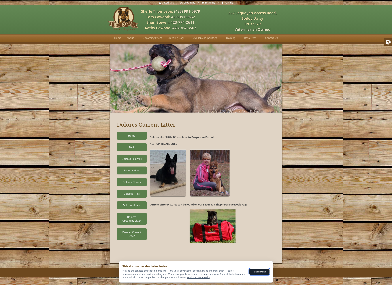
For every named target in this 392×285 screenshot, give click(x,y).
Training (228, 2)
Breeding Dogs (176, 38)
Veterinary (167, 2)
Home (117, 38)
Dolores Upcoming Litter (131, 218)
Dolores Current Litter (131, 234)
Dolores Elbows (132, 182)
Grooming (189, 2)
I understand (259, 271)
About (130, 38)
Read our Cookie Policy (198, 277)
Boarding (209, 2)
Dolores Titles (132, 193)
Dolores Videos (132, 205)
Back (131, 147)
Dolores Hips (131, 170)
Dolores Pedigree (132, 159)
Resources (250, 38)
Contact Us (271, 38)
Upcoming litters (152, 38)
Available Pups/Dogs (205, 38)
